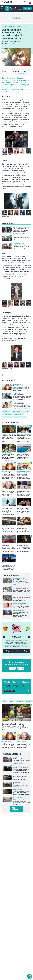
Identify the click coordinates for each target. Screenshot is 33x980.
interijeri (29, 701)
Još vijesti (15, 809)
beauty (12, 701)
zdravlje (20, 701)
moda (4, 701)
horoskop (6, 411)
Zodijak (26, 411)
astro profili (7, 414)
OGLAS (16, 18)
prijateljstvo (18, 414)
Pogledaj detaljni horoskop (16, 651)
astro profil (7, 417)
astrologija (16, 411)
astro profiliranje (20, 417)
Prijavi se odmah (9, 691)
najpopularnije (12, 754)
